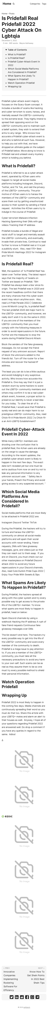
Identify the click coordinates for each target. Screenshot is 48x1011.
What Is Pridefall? (17, 54)
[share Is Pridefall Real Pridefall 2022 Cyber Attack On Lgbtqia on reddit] (22, 997)
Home (7, 3)
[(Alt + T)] (13, 3)
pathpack (27, 1007)
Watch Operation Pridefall (21, 83)
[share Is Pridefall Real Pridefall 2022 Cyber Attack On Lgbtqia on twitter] (11, 997)
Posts (11, 13)
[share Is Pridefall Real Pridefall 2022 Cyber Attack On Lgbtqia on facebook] (27, 997)
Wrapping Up (14, 86)
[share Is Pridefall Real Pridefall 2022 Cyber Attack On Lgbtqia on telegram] (37, 997)
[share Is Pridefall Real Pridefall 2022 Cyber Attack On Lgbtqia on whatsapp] (32, 997)
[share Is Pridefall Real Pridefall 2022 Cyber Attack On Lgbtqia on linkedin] (17, 997)
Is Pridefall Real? (16, 58)
